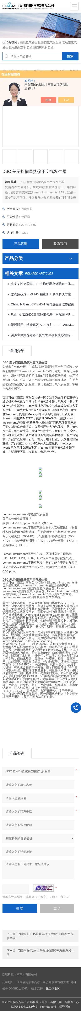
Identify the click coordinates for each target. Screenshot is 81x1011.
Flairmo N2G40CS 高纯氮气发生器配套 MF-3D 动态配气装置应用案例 (43, 314)
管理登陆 (64, 1006)
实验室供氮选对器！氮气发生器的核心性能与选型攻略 (43, 335)
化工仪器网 (53, 988)
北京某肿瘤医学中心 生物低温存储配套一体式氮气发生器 (43, 284)
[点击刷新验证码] (43, 888)
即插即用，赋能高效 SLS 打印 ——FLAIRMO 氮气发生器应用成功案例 (43, 325)
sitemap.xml (48, 1006)
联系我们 (60, 243)
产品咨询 (20, 243)
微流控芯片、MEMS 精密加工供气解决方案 (41, 294)
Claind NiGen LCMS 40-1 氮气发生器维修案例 (42, 304)
